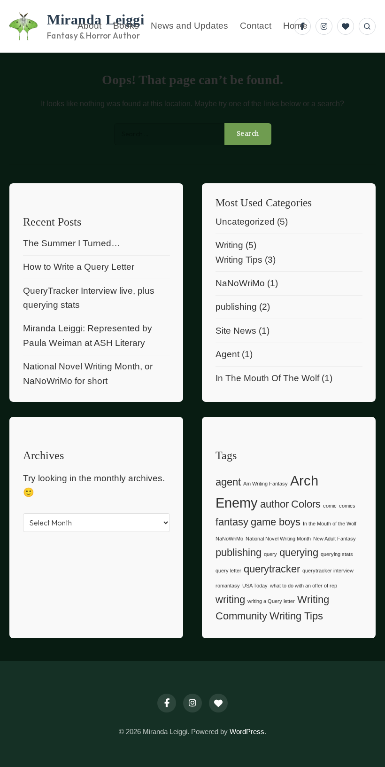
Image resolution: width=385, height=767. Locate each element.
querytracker (272, 569)
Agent (227, 354)
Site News (236, 331)
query (270, 554)
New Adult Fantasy (334, 538)
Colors (306, 504)
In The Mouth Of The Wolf (267, 378)
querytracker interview (328, 570)
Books (126, 26)
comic (330, 506)
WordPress (247, 732)
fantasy (232, 522)
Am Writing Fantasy (265, 483)
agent (228, 482)
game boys (275, 522)
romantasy (228, 585)
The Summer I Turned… (71, 243)
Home (295, 26)
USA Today (255, 585)
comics (347, 506)
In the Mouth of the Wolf (329, 523)
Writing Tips (239, 260)
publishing (236, 307)
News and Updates (189, 26)
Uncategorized (245, 222)
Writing (229, 245)
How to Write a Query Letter (78, 267)
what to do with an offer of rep (303, 585)
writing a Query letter (271, 601)
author (274, 504)
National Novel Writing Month (278, 538)
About (89, 26)
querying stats (337, 554)
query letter (228, 570)
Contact (255, 26)
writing (230, 599)
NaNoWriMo (240, 283)
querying (298, 552)
